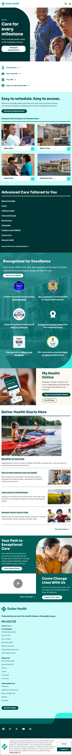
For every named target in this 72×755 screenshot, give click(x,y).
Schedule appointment (13, 49)
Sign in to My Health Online (56, 395)
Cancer (4, 206)
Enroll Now (49, 400)
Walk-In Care (45, 148)
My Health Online (7, 642)
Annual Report (8, 664)
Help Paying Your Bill (8, 653)
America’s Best (19, 299)
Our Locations (6, 639)
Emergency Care (46, 178)
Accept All (64, 749)
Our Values (5, 678)
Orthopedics (6, 225)
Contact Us (6, 626)
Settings (64, 744)
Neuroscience (7, 220)
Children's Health (8, 211)
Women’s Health (8, 240)
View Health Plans (12, 568)
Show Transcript (26, 597)
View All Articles (61, 529)
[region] (36, 746)
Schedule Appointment (14, 111)
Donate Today (10, 708)
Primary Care (7, 235)
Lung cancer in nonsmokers (15, 492)
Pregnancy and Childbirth (11, 230)
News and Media (9, 693)
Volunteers (5, 700)
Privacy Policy (15, 752)
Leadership (5, 675)
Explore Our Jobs (52, 597)
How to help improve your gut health (19, 472)
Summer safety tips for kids (15, 512)
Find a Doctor (6, 635)
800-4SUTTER (9, 621)
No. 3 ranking (44, 297)
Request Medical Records (10, 650)
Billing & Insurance (8, 646)
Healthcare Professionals (10, 690)
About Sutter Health (8, 661)
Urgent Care (8, 178)
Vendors (4, 697)
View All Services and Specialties (14, 246)
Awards (4, 668)
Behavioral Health (8, 201)
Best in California (19, 327)
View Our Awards (13, 275)
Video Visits (8, 148)
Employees (5, 686)
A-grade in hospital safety (50, 324)
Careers (4, 671)
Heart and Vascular (9, 215)
